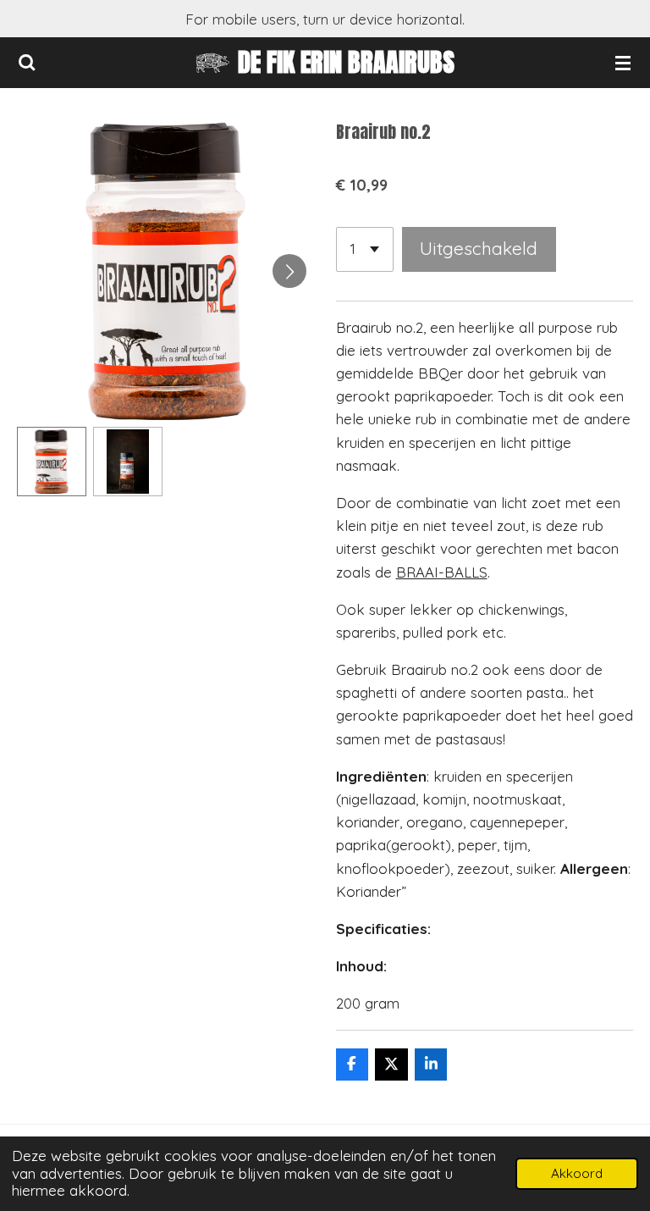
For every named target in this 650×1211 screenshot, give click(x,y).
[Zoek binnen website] (27, 63)
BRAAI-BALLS (442, 572)
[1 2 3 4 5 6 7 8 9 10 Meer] (365, 249)
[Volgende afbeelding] (289, 271)
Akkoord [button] (577, 1173)
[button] (51, 461)
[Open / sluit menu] (623, 63)
